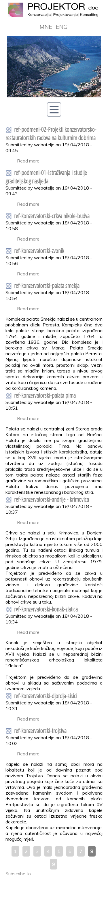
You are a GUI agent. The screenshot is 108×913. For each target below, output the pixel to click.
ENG (62, 26)
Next (93, 66)
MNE (45, 26)
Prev (14, 66)
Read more (28, 161)
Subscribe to (18, 873)
